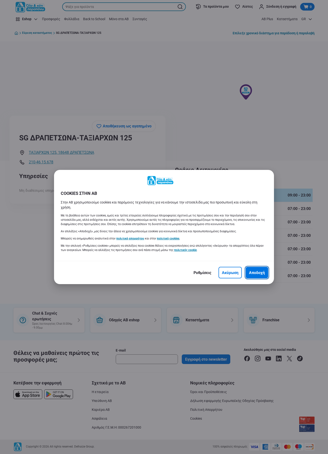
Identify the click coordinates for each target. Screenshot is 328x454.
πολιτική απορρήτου (130, 238)
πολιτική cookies (168, 238)
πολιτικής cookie (185, 250)
